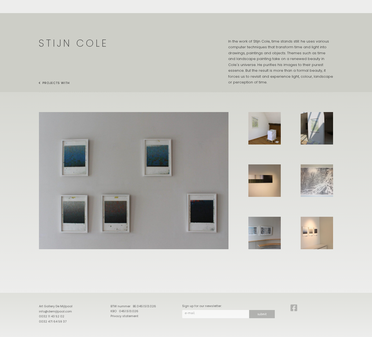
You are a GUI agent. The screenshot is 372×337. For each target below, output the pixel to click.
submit (262, 314)
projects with (56, 83)
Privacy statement (124, 316)
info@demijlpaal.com (55, 311)
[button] (133, 180)
